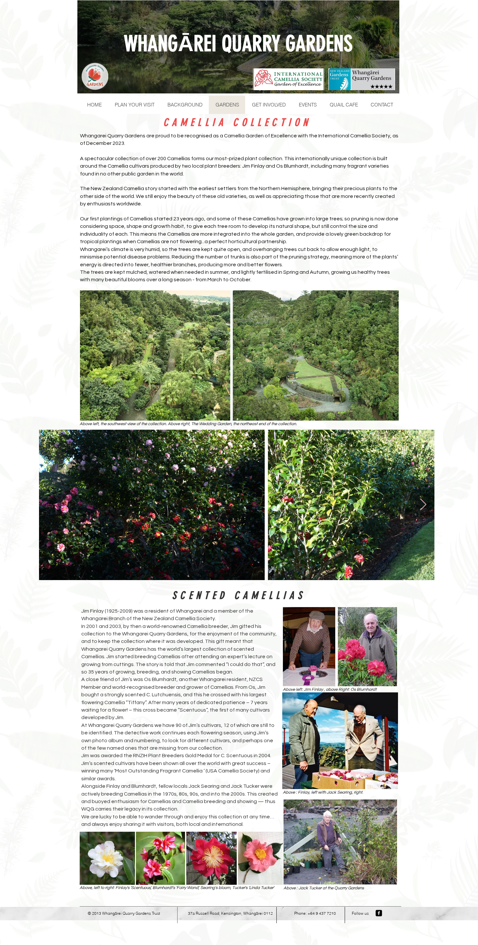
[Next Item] (423, 504)
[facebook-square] (379, 913)
